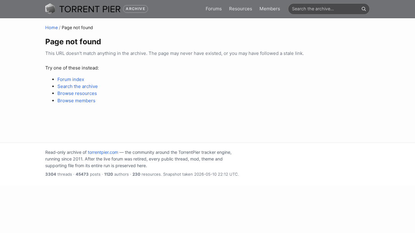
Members (269, 9)
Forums (214, 9)
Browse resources (77, 93)
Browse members (76, 100)
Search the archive (77, 86)
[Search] (364, 9)
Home (51, 27)
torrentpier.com (103, 152)
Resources (240, 9)
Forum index (70, 79)
